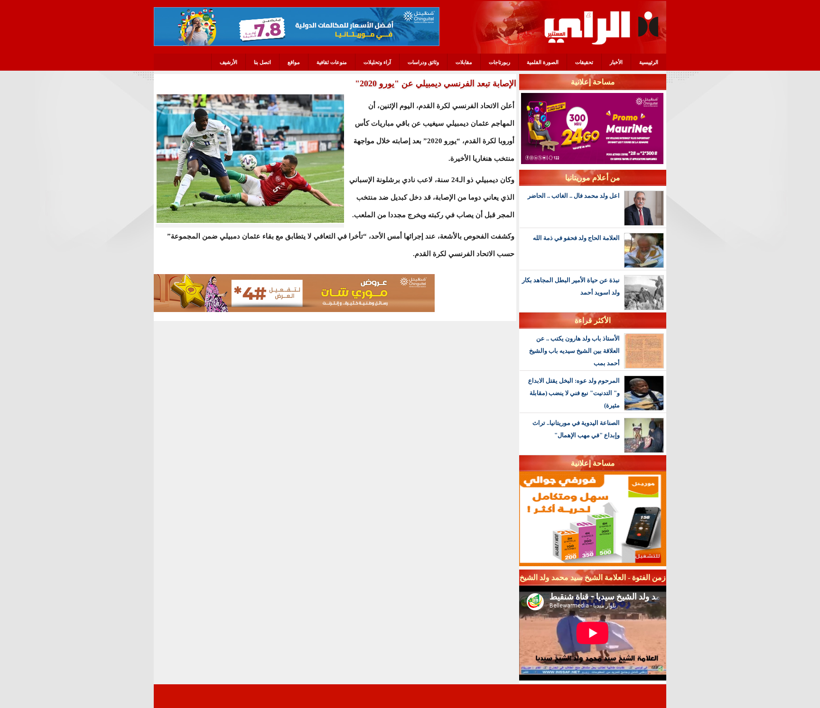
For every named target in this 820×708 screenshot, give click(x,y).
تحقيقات (584, 62)
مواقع (294, 62)
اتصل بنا (262, 62)
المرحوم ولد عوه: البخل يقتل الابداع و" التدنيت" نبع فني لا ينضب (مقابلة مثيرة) (574, 393)
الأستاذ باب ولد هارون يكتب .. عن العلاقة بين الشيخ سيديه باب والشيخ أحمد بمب (574, 351)
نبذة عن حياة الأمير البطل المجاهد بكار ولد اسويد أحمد (571, 286)
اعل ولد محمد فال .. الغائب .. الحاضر (574, 195)
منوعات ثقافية (332, 62)
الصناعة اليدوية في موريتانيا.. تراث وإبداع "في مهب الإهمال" (576, 429)
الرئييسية (648, 62)
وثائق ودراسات (423, 62)
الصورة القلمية (543, 62)
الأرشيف (228, 62)
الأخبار (616, 62)
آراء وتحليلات (377, 62)
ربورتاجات (499, 62)
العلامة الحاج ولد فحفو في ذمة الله (576, 237)
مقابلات (464, 62)
